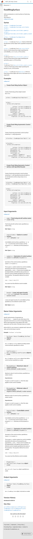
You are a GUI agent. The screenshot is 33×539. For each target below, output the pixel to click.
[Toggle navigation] (7, 5)
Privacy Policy (21, 524)
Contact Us (25, 527)
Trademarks (13, 524)
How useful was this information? (18, 513)
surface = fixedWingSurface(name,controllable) (16, 27)
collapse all (6, 81)
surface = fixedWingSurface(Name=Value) (14, 37)
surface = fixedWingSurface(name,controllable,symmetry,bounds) (18, 34)
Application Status (17, 527)
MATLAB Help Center (11, 1)
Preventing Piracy (8, 527)
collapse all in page (8, 19)
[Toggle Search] (27, 1)
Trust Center (6, 524)
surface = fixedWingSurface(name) (13, 25)
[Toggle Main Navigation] (30, 1)
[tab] (18, 86)
